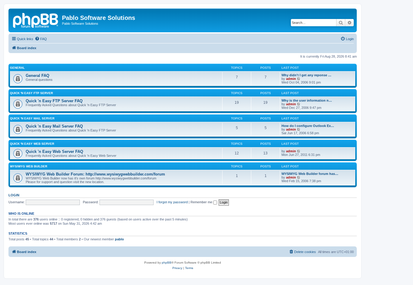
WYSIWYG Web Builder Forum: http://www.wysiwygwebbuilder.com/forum (95, 174)
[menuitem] (41, 39)
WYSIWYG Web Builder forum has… (309, 174)
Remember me (201, 202)
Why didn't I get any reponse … (306, 75)
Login (13, 195)
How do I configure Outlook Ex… (307, 126)
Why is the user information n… (306, 100)
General (17, 67)
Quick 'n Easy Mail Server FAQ (54, 126)
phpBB (166, 262)
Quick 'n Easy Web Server (32, 143)
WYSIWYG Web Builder (28, 166)
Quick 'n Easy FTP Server (31, 93)
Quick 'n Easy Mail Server (32, 118)
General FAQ (37, 75)
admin (291, 79)
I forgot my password (172, 202)
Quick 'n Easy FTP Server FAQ (54, 101)
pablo (119, 239)
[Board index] (36, 19)
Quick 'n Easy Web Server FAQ (54, 151)
